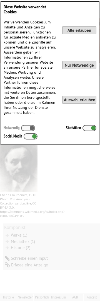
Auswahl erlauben (79, 99)
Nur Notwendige (79, 65)
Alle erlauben (79, 30)
